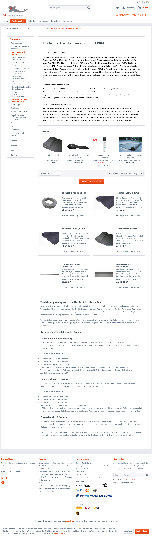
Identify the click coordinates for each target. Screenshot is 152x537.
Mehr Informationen (62, 533)
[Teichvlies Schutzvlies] (52, 144)
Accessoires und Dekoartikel (17, 134)
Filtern (46, 173)
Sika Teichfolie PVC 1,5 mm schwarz (78, 156)
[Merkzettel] (117, 7)
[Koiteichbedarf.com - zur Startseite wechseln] (15, 10)
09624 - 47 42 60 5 (11, 471)
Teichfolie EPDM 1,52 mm (74, 228)
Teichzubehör (15, 39)
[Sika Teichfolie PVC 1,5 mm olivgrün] (130, 144)
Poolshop (13, 150)
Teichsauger (16, 105)
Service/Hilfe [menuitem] (143, 2)
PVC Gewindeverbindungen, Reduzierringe (21, 83)
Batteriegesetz (44, 480)
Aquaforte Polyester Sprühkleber (104, 156)
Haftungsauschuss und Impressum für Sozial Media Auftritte (94, 467)
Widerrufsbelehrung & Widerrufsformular (55, 477)
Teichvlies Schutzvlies (52, 155)
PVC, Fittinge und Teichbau (18, 53)
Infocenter (14, 155)
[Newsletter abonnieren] (147, 475)
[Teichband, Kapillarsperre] (49, 203)
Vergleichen (69, 216)
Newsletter (80, 471)
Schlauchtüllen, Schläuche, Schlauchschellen (21, 88)
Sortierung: (113, 173)
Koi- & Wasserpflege (19, 111)
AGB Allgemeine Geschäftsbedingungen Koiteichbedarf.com (54, 489)
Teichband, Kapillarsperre (74, 193)
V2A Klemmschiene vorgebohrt (71, 265)
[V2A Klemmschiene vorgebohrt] (49, 274)
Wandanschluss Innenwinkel (123, 265)
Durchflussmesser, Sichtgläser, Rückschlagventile (18, 94)
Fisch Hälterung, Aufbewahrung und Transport (18, 117)
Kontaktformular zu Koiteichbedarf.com (54, 471)
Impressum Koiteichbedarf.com (88, 477)
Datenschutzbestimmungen (137, 480)
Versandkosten (70, 521)
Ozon (13, 126)
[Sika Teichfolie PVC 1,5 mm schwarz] (78, 144)
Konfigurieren (141, 531)
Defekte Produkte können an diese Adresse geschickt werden (56, 467)
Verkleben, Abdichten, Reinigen (19, 64)
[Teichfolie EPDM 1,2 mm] (104, 203)
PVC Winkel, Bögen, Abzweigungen (18, 72)
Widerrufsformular (46, 483)
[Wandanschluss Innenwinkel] (104, 274)
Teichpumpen (16, 43)
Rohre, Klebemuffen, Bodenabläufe (19, 59)
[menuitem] (70, 7)
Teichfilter (15, 130)
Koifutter (13, 141)
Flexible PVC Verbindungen (21, 68)
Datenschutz (81, 474)
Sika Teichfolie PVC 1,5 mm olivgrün (130, 156)
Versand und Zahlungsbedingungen (53, 474)
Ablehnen (128, 531)
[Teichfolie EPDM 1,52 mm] (49, 239)
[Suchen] (88, 7)
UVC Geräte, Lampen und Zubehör (21, 47)
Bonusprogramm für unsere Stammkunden (56, 463)
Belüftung (15, 108)
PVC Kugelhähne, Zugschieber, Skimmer (19, 78)
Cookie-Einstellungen (84, 463)
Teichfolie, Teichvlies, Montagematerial (19, 100)
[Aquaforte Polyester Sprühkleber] (104, 144)
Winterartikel (16, 123)
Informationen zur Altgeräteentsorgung (54, 485)
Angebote (13, 145)
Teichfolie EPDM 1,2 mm (127, 193)
